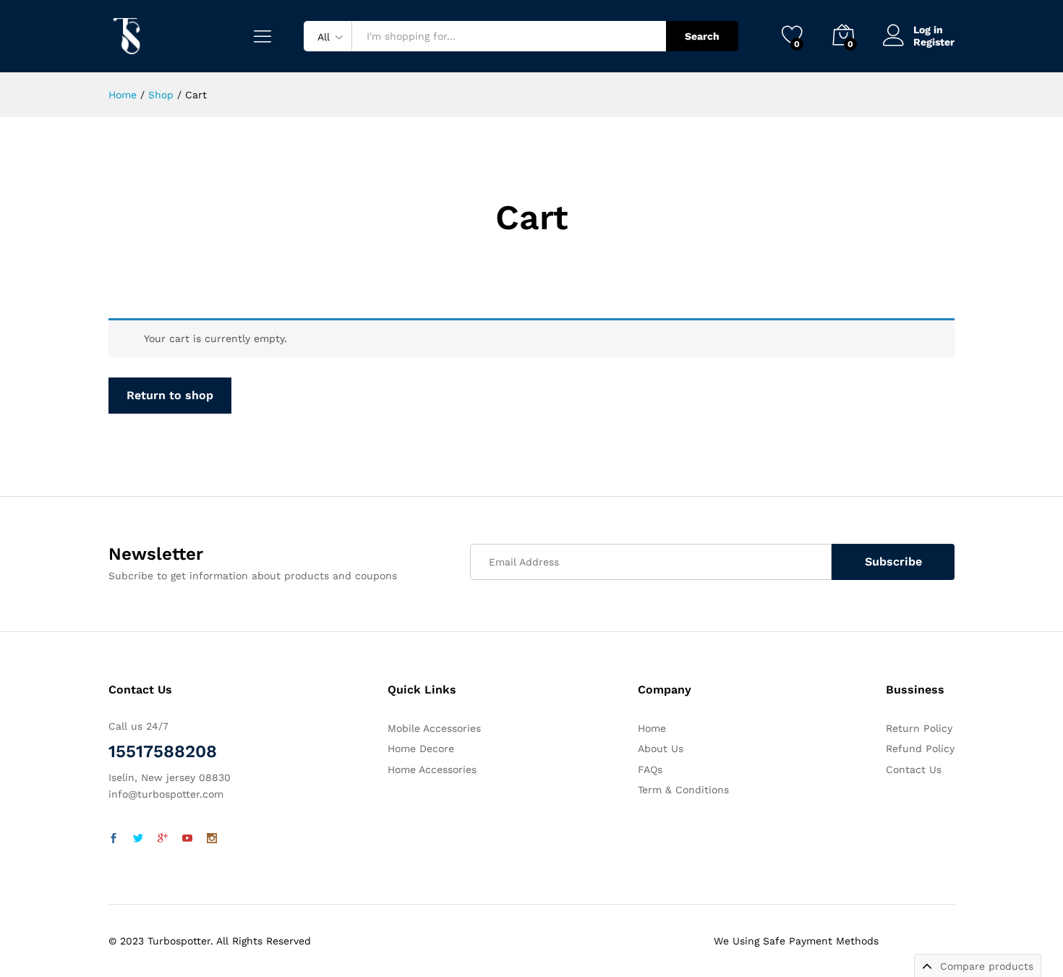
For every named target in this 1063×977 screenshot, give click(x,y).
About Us (660, 748)
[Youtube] (187, 839)
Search (702, 36)
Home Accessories (432, 769)
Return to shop (170, 395)
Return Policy (919, 728)
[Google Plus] (162, 839)
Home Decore (421, 748)
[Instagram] (212, 839)
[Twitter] (138, 839)
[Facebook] (113, 839)
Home (652, 728)
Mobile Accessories (434, 728)
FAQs (650, 769)
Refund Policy (920, 748)
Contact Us (914, 769)
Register (934, 42)
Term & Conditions (683, 789)
